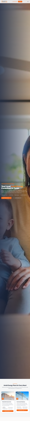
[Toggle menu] (28, 1)
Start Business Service (21, 410)
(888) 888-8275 (15, 1)
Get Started (20, 1)
